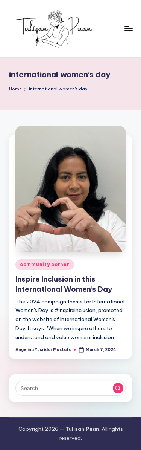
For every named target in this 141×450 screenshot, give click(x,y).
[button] (118, 388)
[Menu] (128, 28)
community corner (45, 264)
